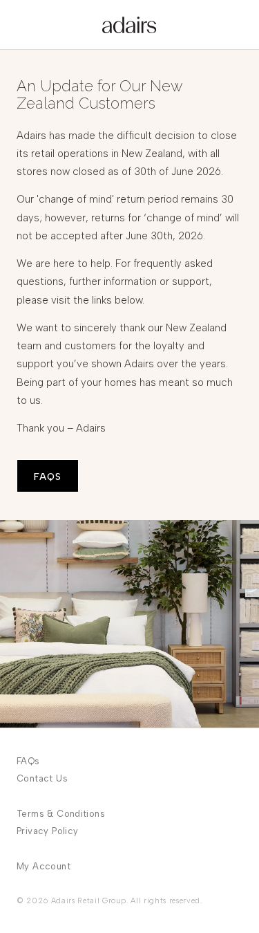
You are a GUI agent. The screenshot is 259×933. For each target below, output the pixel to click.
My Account (43, 866)
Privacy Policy (47, 831)
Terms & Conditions (61, 814)
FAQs (28, 761)
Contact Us (42, 778)
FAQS (47, 477)
